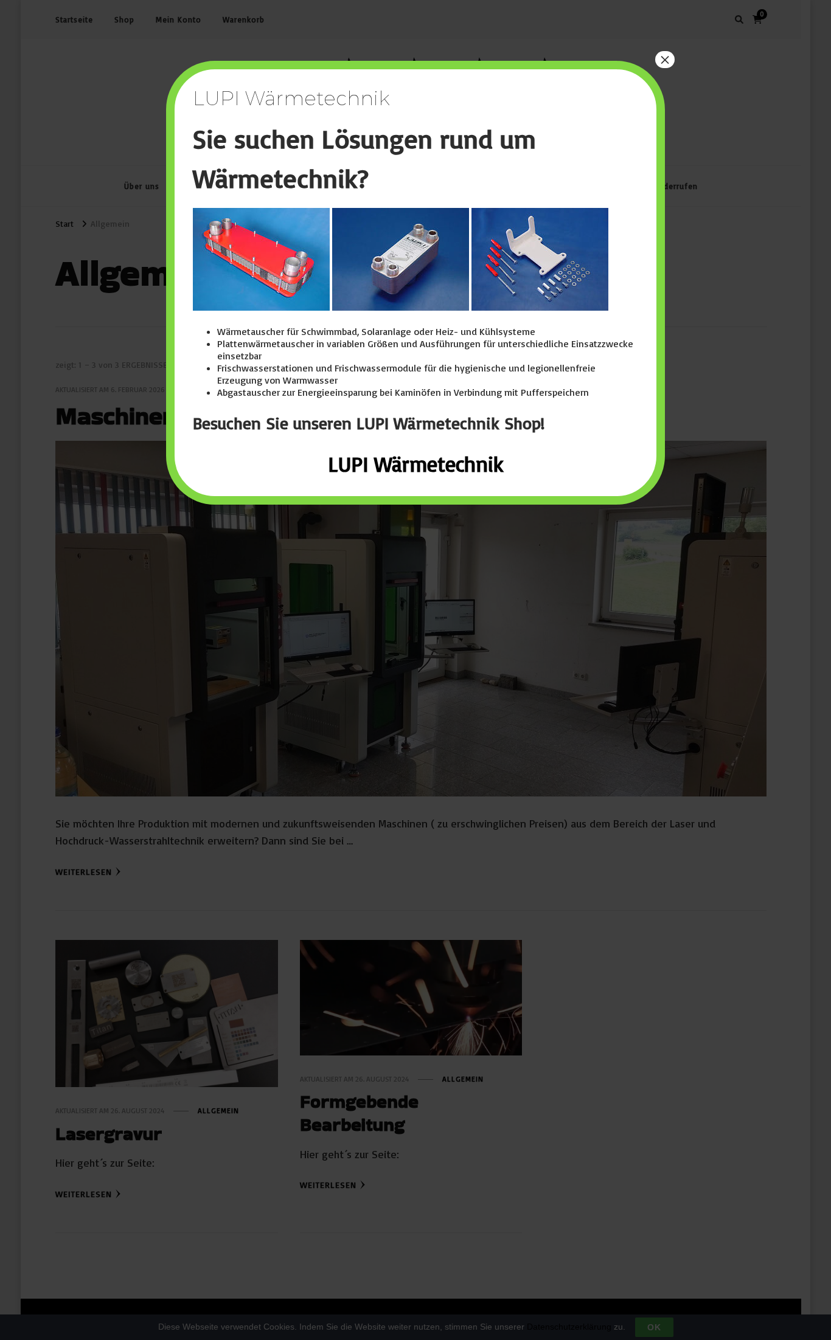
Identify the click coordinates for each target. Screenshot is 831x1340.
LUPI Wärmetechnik (416, 464)
